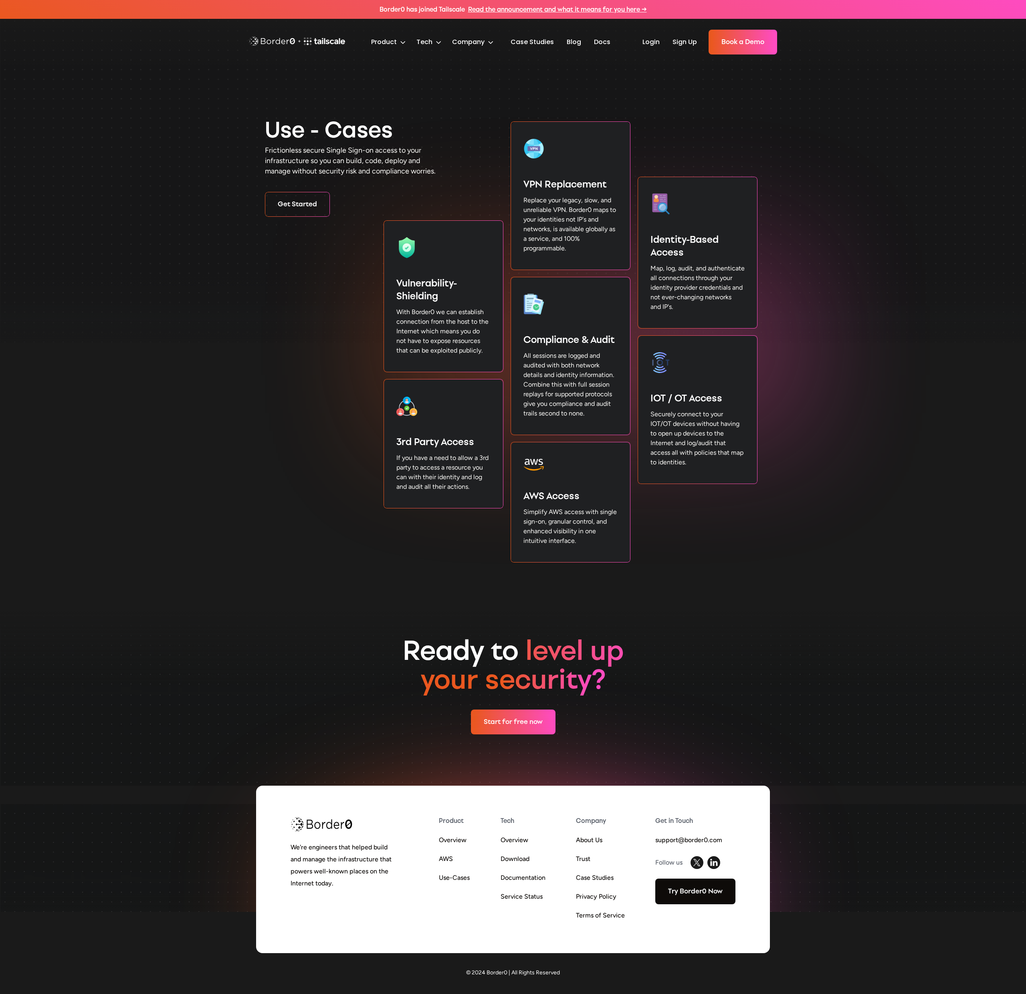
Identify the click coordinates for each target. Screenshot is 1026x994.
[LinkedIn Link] (713, 862)
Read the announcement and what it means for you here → (557, 9)
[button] (388, 42)
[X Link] (697, 862)
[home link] (297, 42)
